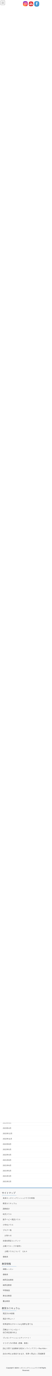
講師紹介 (6, 1209)
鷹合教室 (6, 1301)
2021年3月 (7, 1176)
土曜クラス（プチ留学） (12, 1246)
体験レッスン (8, 1269)
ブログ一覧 (7, 1230)
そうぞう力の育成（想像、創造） (16, 1343)
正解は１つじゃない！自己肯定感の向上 (11, 1331)
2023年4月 (7, 1128)
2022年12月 (7, 1133)
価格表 (5, 1257)
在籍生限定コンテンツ (11, 1241)
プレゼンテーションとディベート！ (17, 1338)
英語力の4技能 (8, 1313)
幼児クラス (8, 1214)
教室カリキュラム (10, 1203)
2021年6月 (7, 1165)
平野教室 (6, 1290)
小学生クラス (9, 1225)
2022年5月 (7, 1149)
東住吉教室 (7, 1296)
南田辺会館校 (8, 1280)
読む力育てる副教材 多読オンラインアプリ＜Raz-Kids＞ (25, 1348)
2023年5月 (7, 1123)
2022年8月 (7, 1144)
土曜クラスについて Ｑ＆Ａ (16, 1251)
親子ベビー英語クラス (11, 1219)
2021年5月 (7, 1171)
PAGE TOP (48, 1332)
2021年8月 (7, 1160)
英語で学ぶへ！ (9, 1319)
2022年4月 (7, 1155)
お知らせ (8, 1235)
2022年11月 (7, 1139)
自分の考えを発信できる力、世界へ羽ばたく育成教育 (24, 1354)
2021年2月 (7, 1181)
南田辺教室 (7, 1285)
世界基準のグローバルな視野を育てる (19, 1324)
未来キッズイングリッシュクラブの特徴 (19, 1198)
